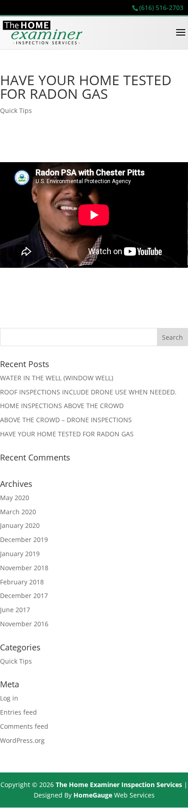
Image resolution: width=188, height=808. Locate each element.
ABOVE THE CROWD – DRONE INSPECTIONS (66, 419)
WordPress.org (22, 740)
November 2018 (24, 567)
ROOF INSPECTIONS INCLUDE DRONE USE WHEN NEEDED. (88, 392)
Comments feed (24, 726)
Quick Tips (16, 110)
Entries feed (18, 712)
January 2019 (20, 553)
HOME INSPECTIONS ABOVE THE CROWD (62, 405)
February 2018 (22, 582)
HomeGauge (92, 795)
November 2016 (24, 623)
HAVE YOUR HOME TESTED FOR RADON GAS (67, 434)
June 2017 (15, 609)
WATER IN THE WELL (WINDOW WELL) (56, 377)
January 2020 (20, 525)
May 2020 (14, 497)
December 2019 (24, 539)
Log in (9, 698)
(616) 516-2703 (161, 7)
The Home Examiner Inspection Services (119, 784)
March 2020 (18, 511)
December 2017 (24, 595)
